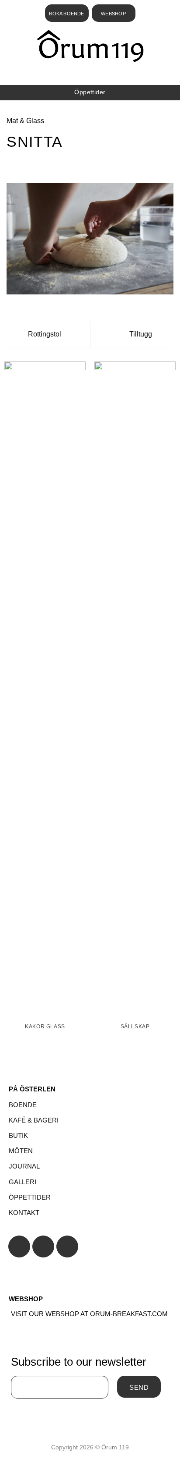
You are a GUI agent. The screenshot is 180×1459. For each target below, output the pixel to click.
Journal (24, 1166)
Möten (21, 1150)
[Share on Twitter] (33, 164)
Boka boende (66, 13)
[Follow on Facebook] (19, 1246)
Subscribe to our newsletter (78, 1361)
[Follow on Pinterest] (67, 1246)
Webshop (113, 13)
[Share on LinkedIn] (65, 164)
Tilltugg (141, 334)
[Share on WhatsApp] (11, 164)
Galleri (22, 1182)
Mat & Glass (25, 120)
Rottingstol (43, 334)
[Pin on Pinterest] (54, 164)
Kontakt (24, 1212)
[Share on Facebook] (22, 164)
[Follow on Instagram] (43, 1246)
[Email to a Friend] (43, 164)
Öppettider (30, 1197)
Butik (18, 1135)
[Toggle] (90, 1105)
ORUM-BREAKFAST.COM (129, 1313)
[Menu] (88, 74)
